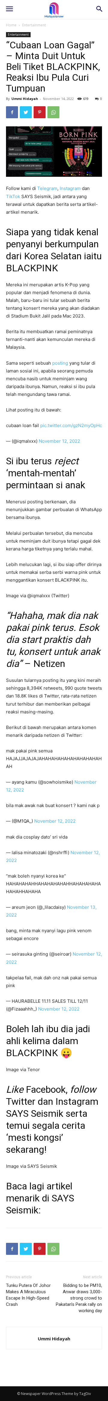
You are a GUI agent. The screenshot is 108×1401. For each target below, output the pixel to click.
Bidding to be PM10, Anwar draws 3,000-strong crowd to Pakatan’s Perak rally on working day (79, 1298)
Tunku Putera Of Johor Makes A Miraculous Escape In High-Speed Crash (28, 1295)
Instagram (70, 188)
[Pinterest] (40, 112)
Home (11, 25)
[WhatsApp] (53, 112)
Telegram (47, 188)
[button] (99, 9)
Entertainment (34, 25)
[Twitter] (26, 112)
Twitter (20, 1101)
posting (60, 363)
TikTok (13, 196)
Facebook (46, 1089)
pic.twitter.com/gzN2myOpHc (71, 425)
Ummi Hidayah (24, 98)
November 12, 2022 (59, 441)
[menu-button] (9, 10)
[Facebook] (12, 112)
